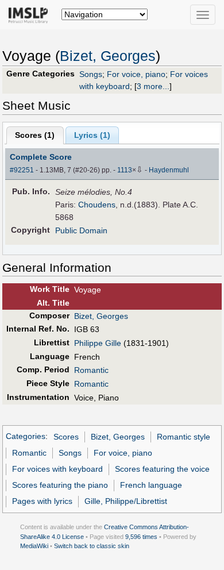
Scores (66, 436)
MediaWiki (34, 545)
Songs (90, 74)
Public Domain (81, 230)
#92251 (22, 170)
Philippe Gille (97, 343)
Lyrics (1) (92, 135)
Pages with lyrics (42, 501)
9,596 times (141, 536)
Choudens (96, 204)
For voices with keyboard (57, 468)
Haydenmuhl (169, 170)
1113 (124, 170)
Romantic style (183, 436)
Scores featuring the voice (162, 468)
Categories (25, 436)
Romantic (91, 370)
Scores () (35, 135)
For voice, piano (136, 74)
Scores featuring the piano (60, 485)
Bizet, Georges (108, 56)
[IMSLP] (30, 14)
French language (151, 485)
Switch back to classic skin (91, 545)
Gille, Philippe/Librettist (125, 501)
